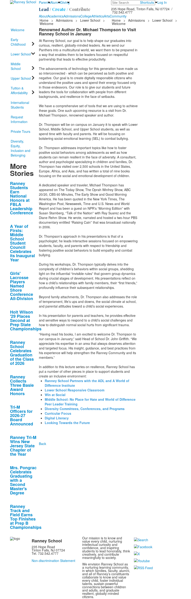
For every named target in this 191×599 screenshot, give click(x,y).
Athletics (98, 16)
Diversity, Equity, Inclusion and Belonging (20, 148)
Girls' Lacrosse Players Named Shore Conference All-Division (21, 285)
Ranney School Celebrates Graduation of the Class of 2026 (22, 352)
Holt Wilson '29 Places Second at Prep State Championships (25, 320)
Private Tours (20, 131)
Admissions (72, 16)
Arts (107, 16)
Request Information (19, 119)
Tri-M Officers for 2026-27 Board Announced (21, 415)
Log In (162, 2)
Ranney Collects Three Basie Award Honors (22, 385)
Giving (65, 2)
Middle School (16, 66)
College (86, 16)
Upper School (21, 78)
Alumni (55, 2)
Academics (56, 16)
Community (118, 16)
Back (42, 443)
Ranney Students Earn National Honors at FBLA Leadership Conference (21, 198)
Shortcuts (147, 2)
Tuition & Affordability (19, 90)
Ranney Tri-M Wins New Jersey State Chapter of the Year (23, 445)
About (43, 16)
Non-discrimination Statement (53, 560)
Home (44, 20)
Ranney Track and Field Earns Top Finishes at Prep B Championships (25, 516)
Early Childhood (18, 42)
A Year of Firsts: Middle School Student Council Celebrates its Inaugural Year (22, 243)
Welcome (17, 29)
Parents (44, 2)
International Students (20, 105)
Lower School (90, 20)
